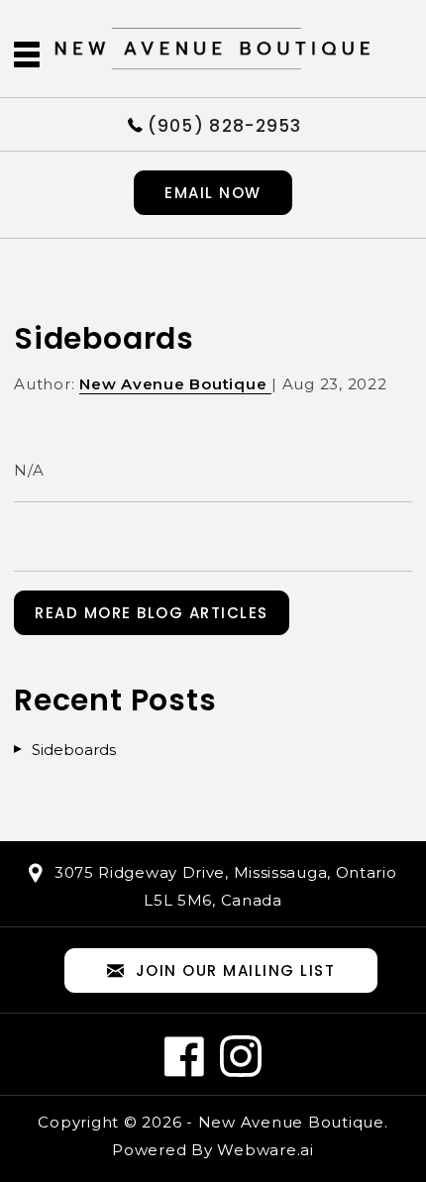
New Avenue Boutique (291, 1122)
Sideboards (74, 749)
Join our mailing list (236, 970)
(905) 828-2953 (225, 124)
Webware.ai (265, 1149)
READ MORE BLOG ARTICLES (151, 612)
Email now (213, 192)
